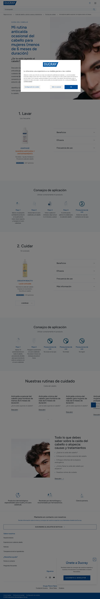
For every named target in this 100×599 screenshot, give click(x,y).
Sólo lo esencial (56, 87)
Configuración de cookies (32, 87)
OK (71, 87)
